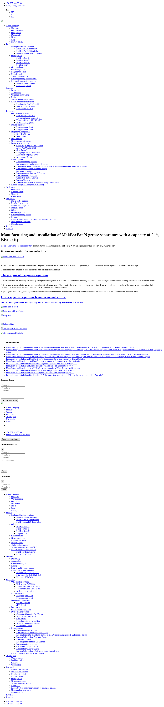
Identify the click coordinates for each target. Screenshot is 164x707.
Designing (15, 90)
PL (12, 17)
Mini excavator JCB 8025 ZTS (29, 106)
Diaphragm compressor (20, 132)
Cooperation (16, 196)
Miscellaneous (17, 224)
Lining (14, 97)
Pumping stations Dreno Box (28, 152)
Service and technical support (23, 99)
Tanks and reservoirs (19, 76)
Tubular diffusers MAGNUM (28, 118)
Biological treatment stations (22, 46)
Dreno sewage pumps (20, 143)
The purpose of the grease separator (24, 275)
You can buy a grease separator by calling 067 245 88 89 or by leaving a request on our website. (42, 302)
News (13, 37)
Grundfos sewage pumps (21, 141)
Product (9, 44)
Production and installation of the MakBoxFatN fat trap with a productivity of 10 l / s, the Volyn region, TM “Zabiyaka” (54, 375)
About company (12, 26)
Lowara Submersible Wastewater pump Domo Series (37, 182)
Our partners (16, 33)
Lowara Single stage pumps (27, 180)
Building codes (17, 192)
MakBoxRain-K (23, 62)
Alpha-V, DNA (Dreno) (26, 148)
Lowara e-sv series (24, 171)
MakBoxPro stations (19, 203)
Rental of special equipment (22, 102)
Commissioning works (20, 95)
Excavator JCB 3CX (24, 109)
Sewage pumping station (21, 215)
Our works (10, 198)
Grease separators (18, 212)
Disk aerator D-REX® (25, 115)
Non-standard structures (20, 222)
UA (12, 12)
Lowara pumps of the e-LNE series (30, 173)
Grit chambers (17, 67)
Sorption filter (22, 65)
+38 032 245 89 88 (18, 434)
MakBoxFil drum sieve (25, 83)
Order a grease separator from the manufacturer (33, 297)
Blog (13, 39)
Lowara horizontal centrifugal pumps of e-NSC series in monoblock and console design (51, 166)
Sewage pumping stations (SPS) (24, 79)
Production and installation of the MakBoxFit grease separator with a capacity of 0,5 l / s (41, 363)
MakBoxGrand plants (20, 205)
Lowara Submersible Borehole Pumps (31, 168)
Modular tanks (17, 74)
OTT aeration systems (20, 113)
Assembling (16, 92)
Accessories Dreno (24, 157)
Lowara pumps (17, 159)
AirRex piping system (25, 122)
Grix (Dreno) (21, 150)
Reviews (9, 226)
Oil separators (16, 56)
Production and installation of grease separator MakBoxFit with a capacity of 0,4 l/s (39, 366)
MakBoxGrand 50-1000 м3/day (29, 53)
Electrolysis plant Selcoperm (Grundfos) (27, 185)
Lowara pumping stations (26, 162)
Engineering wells (18, 72)
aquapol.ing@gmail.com (16, 5)
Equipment (10, 111)
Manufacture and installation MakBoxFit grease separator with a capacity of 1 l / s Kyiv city (43, 361)
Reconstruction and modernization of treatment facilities (33, 219)
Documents (15, 35)
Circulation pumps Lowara (27, 178)
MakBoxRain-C (22, 58)
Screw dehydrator (23, 86)
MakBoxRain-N (23, 60)
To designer (11, 187)
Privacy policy (17, 42)
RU (12, 14)
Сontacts (9, 228)
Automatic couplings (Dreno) (28, 155)
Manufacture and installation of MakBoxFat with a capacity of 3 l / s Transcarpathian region (43, 368)
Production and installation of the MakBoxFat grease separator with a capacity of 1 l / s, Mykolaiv (45, 359)
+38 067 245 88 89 (14, 3)
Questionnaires (17, 189)
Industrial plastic (17, 125)
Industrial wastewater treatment (23, 81)
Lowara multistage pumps (26, 175)
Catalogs (14, 194)
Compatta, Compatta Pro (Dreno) (29, 145)
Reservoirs (15, 217)
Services (9, 88)
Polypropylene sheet (24, 127)
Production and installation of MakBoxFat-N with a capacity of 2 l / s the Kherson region (42, 370)
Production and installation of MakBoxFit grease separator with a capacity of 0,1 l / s (40, 373)
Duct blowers (16, 139)
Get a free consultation (10, 439)
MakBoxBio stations (19, 201)
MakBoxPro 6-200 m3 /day (27, 51)
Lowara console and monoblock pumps (32, 164)
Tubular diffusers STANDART (29, 120)
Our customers (17, 30)
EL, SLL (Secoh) (23, 134)
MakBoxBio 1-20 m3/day (26, 49)
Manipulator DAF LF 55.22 (27, 104)
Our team (15, 28)
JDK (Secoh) (21, 136)
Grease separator (18, 69)
